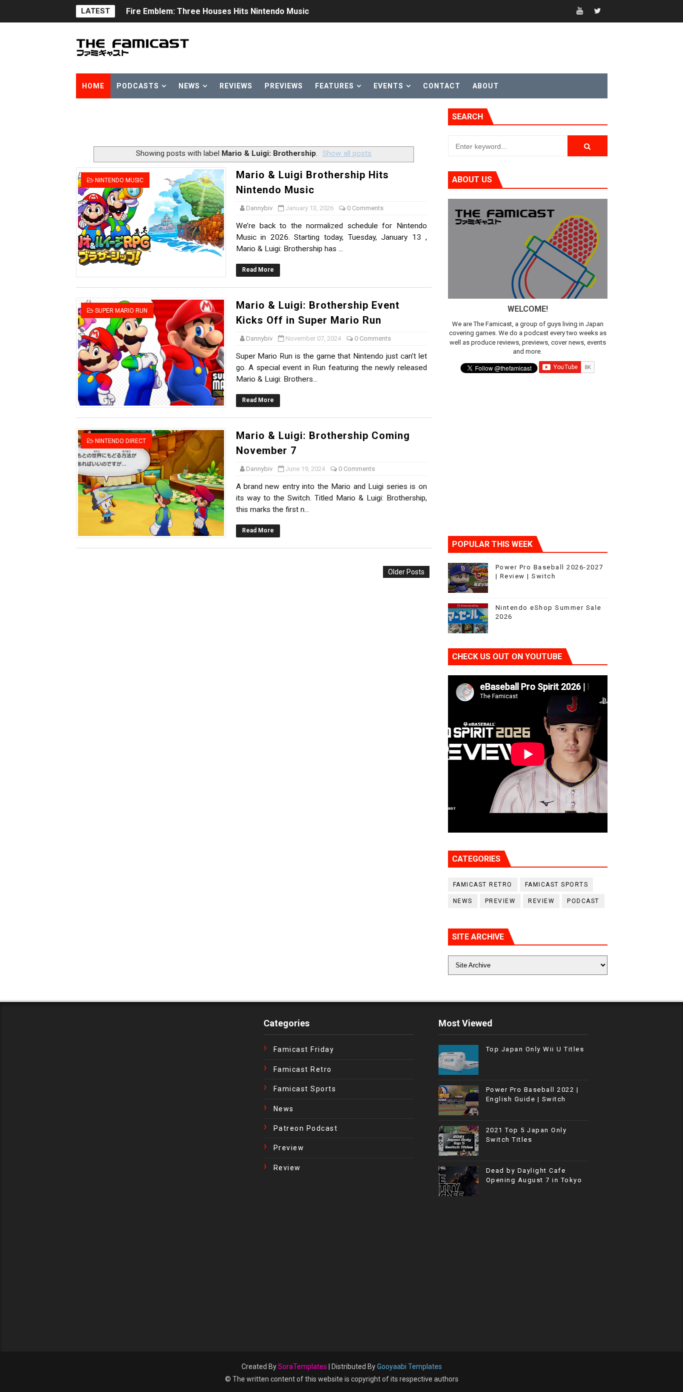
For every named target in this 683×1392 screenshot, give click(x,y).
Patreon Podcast (306, 1128)
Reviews (236, 86)
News (189, 86)
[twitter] (597, 11)
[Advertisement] (193, 123)
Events (389, 86)
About (485, 86)
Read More (258, 269)
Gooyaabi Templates (409, 1367)
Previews (283, 86)
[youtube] (580, 11)
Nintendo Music (119, 180)
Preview (500, 901)
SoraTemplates (302, 1367)
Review (541, 901)
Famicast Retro (482, 884)
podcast (583, 901)
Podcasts (137, 86)
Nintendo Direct (120, 441)
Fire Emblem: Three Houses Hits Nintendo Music (217, 11)
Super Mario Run (121, 310)
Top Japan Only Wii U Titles (535, 1049)
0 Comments (365, 208)
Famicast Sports (556, 884)
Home (93, 86)
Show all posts (347, 153)
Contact (441, 86)
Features (334, 86)
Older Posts (406, 572)
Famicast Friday (304, 1049)
